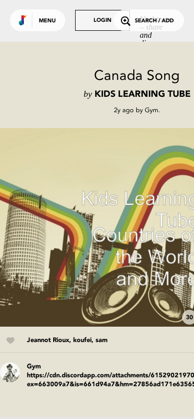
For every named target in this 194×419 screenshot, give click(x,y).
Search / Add (154, 21)
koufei (82, 340)
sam (101, 340)
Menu (47, 21)
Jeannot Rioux (48, 340)
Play (99, 227)
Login (102, 20)
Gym (151, 110)
